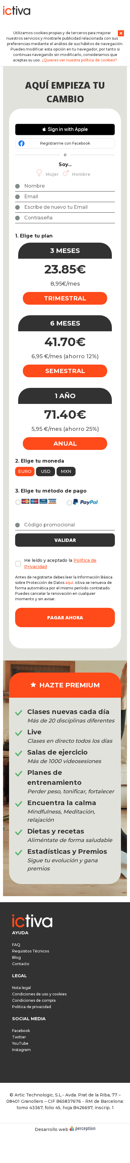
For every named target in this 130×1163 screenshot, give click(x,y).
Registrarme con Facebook (65, 143)
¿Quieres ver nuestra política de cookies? (79, 60)
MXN (66, 471)
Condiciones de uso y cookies (39, 994)
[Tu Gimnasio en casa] (16, 11)
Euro (24, 471)
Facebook (21, 1030)
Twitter (19, 1037)
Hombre (81, 174)
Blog (16, 957)
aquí (69, 582)
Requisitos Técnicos (30, 951)
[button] (65, 129)
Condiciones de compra (34, 1000)
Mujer (52, 174)
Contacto (20, 964)
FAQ (16, 944)
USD (45, 471)
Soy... (65, 164)
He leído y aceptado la (60, 563)
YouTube (20, 1043)
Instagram (21, 1049)
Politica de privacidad (31, 1006)
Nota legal (21, 987)
